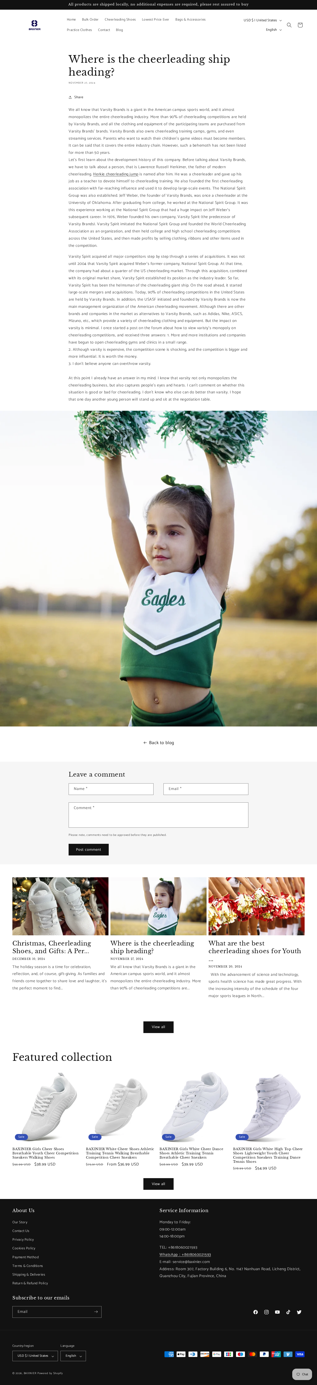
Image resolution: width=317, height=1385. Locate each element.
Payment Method (25, 1257)
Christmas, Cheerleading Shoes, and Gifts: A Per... (51, 947)
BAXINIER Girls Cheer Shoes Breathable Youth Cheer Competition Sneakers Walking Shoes (45, 1153)
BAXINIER (30, 1373)
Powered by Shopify (50, 1373)
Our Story (19, 1222)
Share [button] (78, 97)
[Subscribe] (95, 1312)
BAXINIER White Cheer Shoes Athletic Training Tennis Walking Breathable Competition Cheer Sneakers (120, 1153)
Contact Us (20, 1231)
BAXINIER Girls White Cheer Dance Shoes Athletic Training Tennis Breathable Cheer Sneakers (191, 1153)
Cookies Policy (23, 1248)
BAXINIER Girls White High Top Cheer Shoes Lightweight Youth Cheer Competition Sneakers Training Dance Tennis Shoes (268, 1155)
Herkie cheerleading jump (115, 174)
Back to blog (161, 743)
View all (158, 1027)
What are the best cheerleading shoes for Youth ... (255, 951)
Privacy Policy (23, 1240)
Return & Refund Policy (30, 1283)
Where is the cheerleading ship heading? (152, 947)
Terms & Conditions (27, 1266)
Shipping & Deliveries (28, 1274)
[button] (289, 25)
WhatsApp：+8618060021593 (185, 1254)
